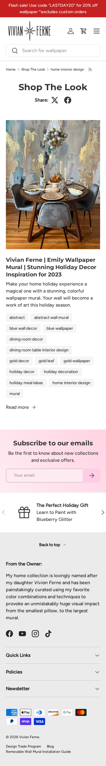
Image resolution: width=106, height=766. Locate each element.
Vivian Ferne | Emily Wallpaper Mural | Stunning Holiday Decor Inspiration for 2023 (51, 267)
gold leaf (46, 360)
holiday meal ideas (26, 382)
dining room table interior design (39, 350)
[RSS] (90, 69)
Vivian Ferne (29, 737)
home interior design (67, 69)
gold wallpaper (77, 360)
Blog (50, 746)
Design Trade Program (23, 746)
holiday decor (21, 371)
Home (11, 69)
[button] (83, 31)
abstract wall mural (51, 317)
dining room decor (26, 339)
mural (14, 393)
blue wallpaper (60, 328)
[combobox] (53, 51)
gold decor (19, 360)
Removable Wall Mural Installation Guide (38, 752)
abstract (17, 317)
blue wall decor (23, 328)
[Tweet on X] (54, 100)
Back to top (50, 544)
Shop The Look (33, 69)
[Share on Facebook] (67, 100)
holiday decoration (61, 371)
